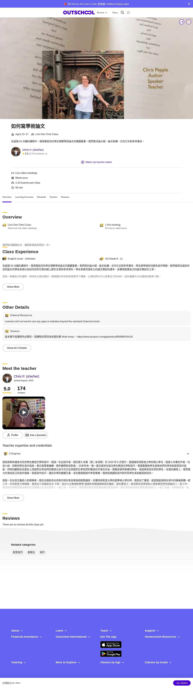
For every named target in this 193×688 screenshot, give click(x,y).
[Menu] (128, 12)
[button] (96, 453)
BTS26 (101, 4)
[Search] (122, 12)
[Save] (188, 21)
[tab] (6, 197)
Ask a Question (38, 435)
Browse (100, 12)
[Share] (181, 21)
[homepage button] (79, 12)
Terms (120, 4)
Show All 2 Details (17, 348)
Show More (13, 286)
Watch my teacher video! (98, 162)
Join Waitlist (182, 683)
